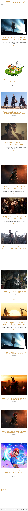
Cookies (6, 509)
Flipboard (15, 509)
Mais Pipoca (5, 489)
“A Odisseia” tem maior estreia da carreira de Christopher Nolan (14, 187)
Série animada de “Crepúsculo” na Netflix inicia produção (14, 217)
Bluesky (13, 509)
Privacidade (2, 509)
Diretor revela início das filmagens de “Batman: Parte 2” (14, 399)
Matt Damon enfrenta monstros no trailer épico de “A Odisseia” (14, 432)
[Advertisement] (14, 12)
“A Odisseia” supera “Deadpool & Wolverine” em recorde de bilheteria (14, 38)
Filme (14, 78)
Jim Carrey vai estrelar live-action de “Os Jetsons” (14, 80)
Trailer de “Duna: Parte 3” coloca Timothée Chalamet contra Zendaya (14, 323)
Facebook (9, 509)
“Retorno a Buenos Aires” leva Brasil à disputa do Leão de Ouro (14, 143)
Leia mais (14, 45)
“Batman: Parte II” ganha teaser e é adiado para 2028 (14, 292)
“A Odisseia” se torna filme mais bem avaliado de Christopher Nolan (14, 247)
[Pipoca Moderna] (2, 4)
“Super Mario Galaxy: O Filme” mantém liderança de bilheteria (14, 471)
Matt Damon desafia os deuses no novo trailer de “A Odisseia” (14, 353)
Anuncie (18, 509)
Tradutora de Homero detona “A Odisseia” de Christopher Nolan (14, 113)
